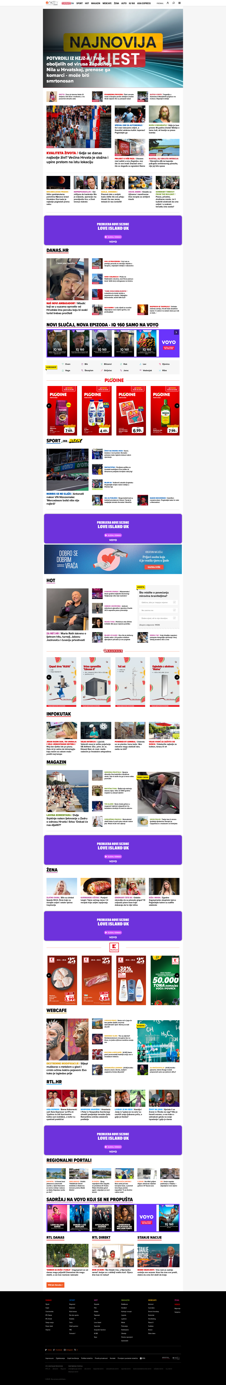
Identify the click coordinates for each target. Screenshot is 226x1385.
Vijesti (47, 1304)
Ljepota (123, 1315)
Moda (123, 1322)
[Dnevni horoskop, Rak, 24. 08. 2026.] (126, 364)
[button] (49, 332)
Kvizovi (150, 1330)
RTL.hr (48, 1369)
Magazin (95, 3)
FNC (70, 1330)
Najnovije (177, 1308)
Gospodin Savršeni (100, 1330)
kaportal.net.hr (98, 1369)
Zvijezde (96, 1304)
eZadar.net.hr (158, 1369)
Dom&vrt (124, 1308)
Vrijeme (48, 1330)
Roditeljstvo (125, 1330)
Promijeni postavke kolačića (128, 1358)
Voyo (95, 1337)
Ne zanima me (147, 610)
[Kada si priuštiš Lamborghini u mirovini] (158, 793)
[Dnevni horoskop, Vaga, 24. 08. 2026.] (68, 370)
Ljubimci (124, 1319)
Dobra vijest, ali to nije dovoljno (154, 618)
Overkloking (152, 1319)
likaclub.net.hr (73, 1372)
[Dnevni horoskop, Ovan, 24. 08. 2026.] (68, 364)
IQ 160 (132, 3)
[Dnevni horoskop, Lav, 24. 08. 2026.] (146, 364)
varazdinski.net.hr (112, 1369)
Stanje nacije (50, 1322)
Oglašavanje (60, 1358)
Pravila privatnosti (101, 1358)
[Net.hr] (176, 1358)
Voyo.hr (63, 1369)
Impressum (50, 1358)
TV (95, 1319)
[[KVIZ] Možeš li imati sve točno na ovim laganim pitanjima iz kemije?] (158, 1041)
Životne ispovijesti (127, 1337)
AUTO (124, 3)
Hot (87, 3)
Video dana (151, 1333)
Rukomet (72, 1308)
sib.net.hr (87, 1369)
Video (177, 1304)
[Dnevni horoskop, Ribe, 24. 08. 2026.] (165, 370)
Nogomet (72, 1304)
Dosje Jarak (49, 1326)
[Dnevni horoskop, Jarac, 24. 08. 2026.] (126, 370)
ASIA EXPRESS (144, 3)
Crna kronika (49, 1311)
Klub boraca (73, 1311)
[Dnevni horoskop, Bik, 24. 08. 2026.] (87, 364)
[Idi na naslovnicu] (52, 5)
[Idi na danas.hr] (68, 3)
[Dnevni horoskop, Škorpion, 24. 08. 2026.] (87, 370)
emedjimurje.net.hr (75, 1369)
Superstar (97, 1326)
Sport (79, 3)
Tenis (71, 1322)
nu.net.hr (169, 1369)
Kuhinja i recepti (126, 1311)
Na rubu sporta (74, 1315)
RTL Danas (49, 1315)
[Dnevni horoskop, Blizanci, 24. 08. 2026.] (107, 364)
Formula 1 (72, 1333)
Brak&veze (124, 1304)
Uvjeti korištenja (73, 1358)
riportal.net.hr (126, 1369)
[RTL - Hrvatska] (166, 1358)
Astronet (150, 1304)
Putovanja (124, 1326)
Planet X (150, 1322)
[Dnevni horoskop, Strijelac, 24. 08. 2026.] (107, 370)
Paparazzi (97, 1315)
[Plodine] (113, 380)
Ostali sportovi (73, 1326)
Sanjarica (177, 1312)
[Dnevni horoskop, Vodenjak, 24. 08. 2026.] (146, 370)
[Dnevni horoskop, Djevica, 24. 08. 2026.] (165, 364)
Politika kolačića (87, 1358)
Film (95, 1308)
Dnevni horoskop (153, 1311)
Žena (116, 3)
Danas (49, 1300)
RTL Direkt (49, 1319)
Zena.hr (55, 1369)
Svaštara (150, 1326)
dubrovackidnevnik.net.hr (142, 1369)
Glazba (96, 1311)
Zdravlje (123, 1333)
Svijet (47, 1308)
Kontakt (112, 1358)
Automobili (124, 1341)
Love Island (97, 1322)
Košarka (71, 1319)
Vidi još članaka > (55, 1285)
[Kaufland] (113, 947)
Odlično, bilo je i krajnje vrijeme (155, 602)
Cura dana (151, 1308)
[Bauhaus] (113, 654)
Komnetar (151, 1315)
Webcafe (107, 3)
